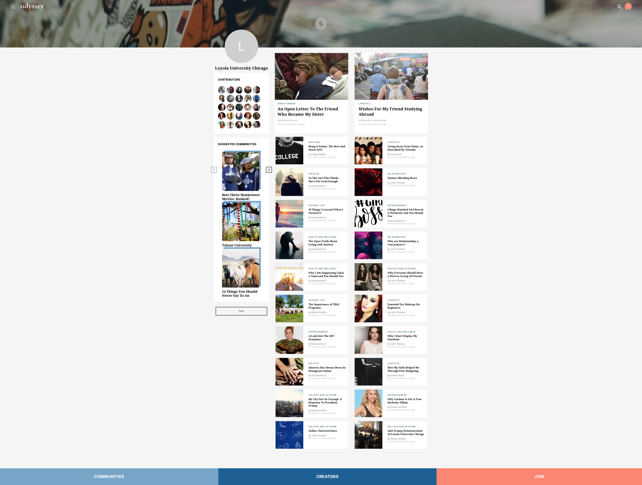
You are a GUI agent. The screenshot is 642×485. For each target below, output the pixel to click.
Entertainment (397, 205)
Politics (313, 363)
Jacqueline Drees (247, 90)
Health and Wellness (322, 237)
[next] (269, 170)
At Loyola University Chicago (291, 124)
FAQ (241, 311)
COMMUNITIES (109, 476)
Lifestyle (364, 103)
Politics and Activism (402, 268)
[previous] (214, 170)
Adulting (314, 142)
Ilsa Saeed (222, 116)
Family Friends (287, 103)
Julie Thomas (398, 182)
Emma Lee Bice (399, 407)
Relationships (397, 174)
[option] (241, 176)
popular (313, 174)
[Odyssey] (32, 6)
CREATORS (327, 476)
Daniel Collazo (230, 107)
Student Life (316, 205)
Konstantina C (319, 186)
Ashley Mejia (239, 90)
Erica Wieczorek (289, 120)
